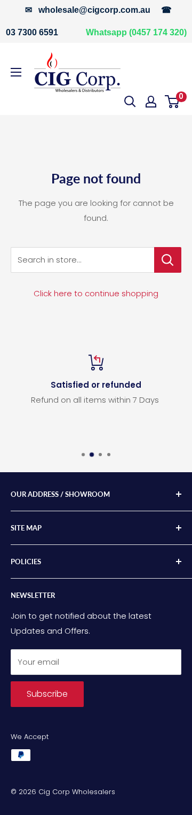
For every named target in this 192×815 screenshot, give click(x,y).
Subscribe (47, 694)
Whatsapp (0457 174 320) (136, 32)
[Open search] (130, 101)
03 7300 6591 (32, 32)
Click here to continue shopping (96, 293)
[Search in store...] (167, 260)
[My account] (151, 101)
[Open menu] (16, 72)
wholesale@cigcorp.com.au (94, 9)
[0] (172, 101)
